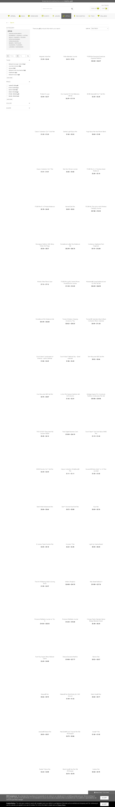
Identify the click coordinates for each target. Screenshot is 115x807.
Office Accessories (14, 39)
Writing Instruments (15, 33)
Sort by (88, 28)
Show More (9, 77)
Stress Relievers (14, 41)
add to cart (45, 52)
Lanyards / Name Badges (16, 47)
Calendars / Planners (15, 45)
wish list (47, 66)
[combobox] (100, 28)
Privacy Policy (62, 805)
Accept (104, 798)
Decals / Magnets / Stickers (17, 37)
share (54, 66)
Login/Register (105, 5)
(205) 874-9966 (68, 1)
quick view (38, 66)
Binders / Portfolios (15, 43)
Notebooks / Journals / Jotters (18, 35)
